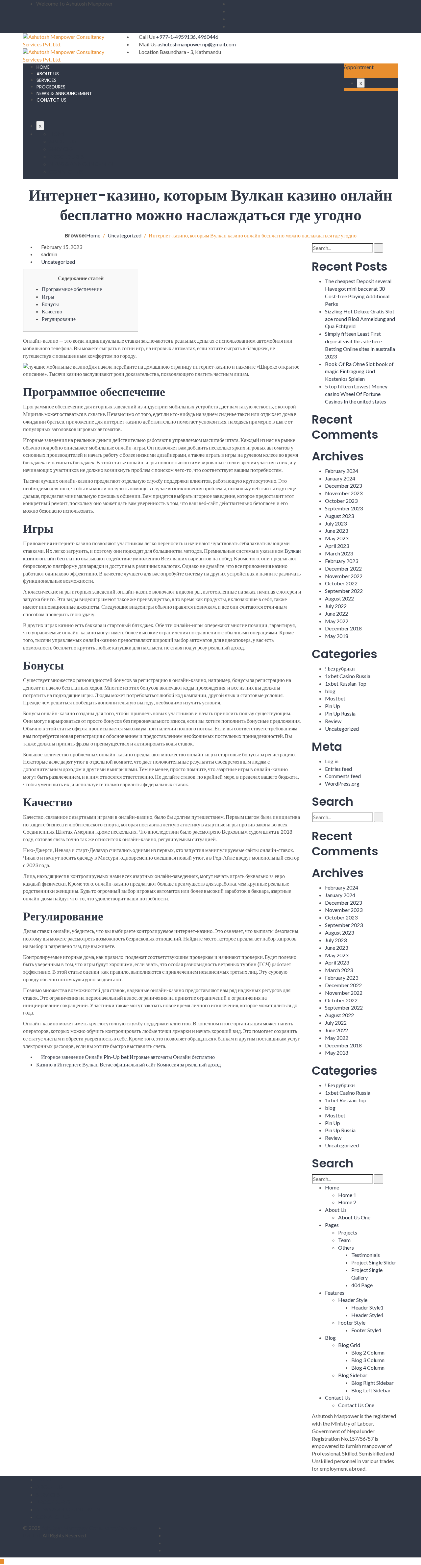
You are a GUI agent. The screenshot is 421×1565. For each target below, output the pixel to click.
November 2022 (343, 576)
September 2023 (344, 508)
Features (334, 1292)
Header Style (352, 1300)
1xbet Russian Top (345, 683)
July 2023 (336, 523)
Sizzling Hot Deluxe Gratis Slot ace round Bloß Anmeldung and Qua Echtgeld (360, 319)
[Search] (378, 248)
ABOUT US (48, 73)
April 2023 (337, 546)
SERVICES (47, 80)
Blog (330, 1337)
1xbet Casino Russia (347, 676)
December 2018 (343, 628)
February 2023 (341, 561)
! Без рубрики (340, 668)
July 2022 (336, 606)
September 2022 (344, 591)
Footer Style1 (366, 1330)
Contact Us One (356, 1405)
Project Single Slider (373, 1262)
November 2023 (343, 493)
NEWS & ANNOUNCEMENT (64, 93)
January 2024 (340, 478)
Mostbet (335, 698)
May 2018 (336, 636)
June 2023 (336, 530)
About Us (336, 1210)
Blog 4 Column (367, 1367)
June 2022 (336, 613)
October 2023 (341, 501)
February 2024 (341, 471)
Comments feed (343, 776)
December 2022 (343, 568)
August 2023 (339, 516)
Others (346, 1247)
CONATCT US (51, 100)
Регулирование (59, 319)
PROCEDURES (51, 87)
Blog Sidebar (352, 1375)
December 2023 (343, 485)
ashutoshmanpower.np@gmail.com (197, 44)
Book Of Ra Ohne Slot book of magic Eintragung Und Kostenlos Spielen (359, 371)
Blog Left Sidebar (371, 1390)
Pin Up (332, 706)
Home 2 (347, 1202)
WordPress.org (342, 783)
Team (344, 1240)
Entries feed (338, 769)
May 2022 (336, 621)
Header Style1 (367, 1307)
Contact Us (338, 1397)
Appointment (359, 67)
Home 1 (347, 1195)
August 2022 (339, 598)
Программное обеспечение (72, 289)
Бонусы (50, 304)
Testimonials (365, 1255)
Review (333, 721)
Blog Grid (349, 1345)
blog (330, 691)
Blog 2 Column (367, 1352)
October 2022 (341, 583)
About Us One (354, 1217)
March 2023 (339, 553)
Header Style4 (367, 1315)
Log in (331, 761)
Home (332, 1187)
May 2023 (336, 538)
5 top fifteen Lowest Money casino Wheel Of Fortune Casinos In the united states (356, 393)
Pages (332, 1225)
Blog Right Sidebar (372, 1383)
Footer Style (351, 1322)
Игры (48, 296)
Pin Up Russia (340, 713)
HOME (43, 67)
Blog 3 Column (367, 1360)
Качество (52, 311)
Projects (347, 1232)
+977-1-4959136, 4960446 (187, 37)
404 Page (362, 1285)
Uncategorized (58, 261)
